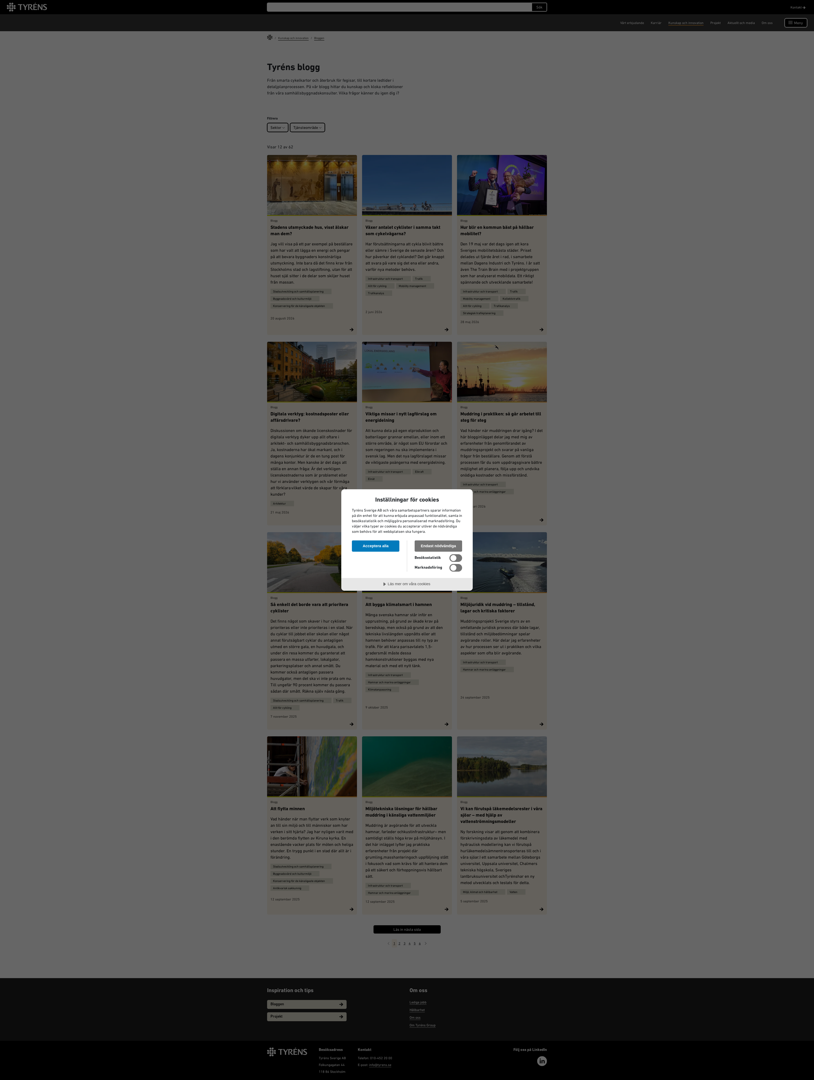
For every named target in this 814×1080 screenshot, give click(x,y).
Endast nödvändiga (438, 546)
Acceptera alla (376, 546)
